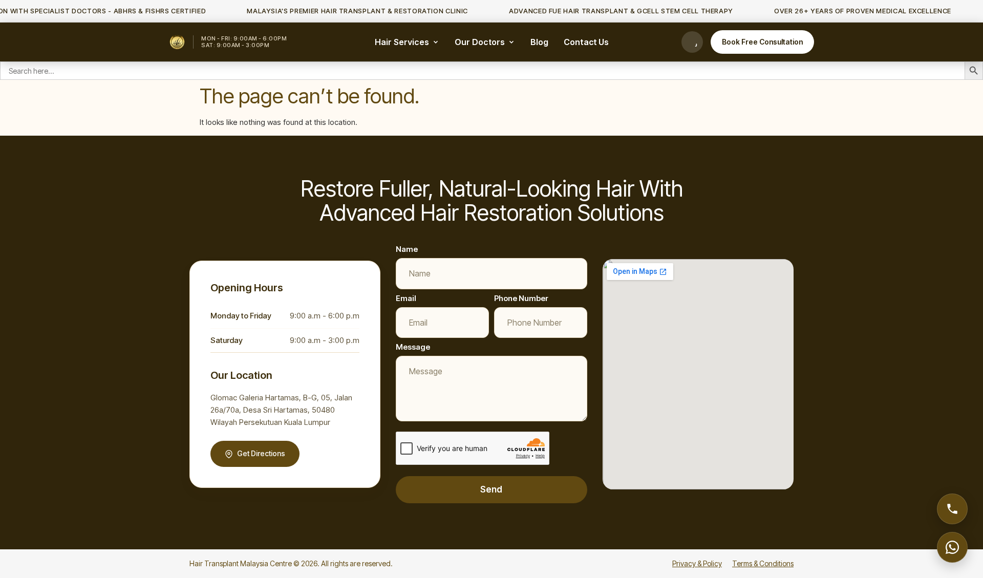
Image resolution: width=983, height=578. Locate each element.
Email (406, 298)
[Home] (177, 42)
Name (407, 249)
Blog (539, 42)
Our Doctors (480, 42)
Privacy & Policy (697, 563)
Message (413, 347)
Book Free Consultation (762, 41)
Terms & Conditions (763, 563)
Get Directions (261, 453)
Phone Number (521, 298)
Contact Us (586, 42)
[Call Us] (692, 42)
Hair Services (402, 42)
